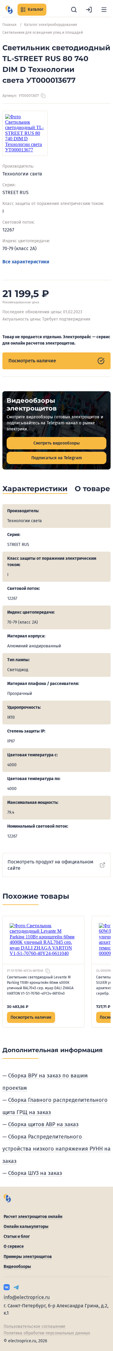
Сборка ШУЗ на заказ (35, 1173)
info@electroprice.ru (27, 1297)
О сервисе (14, 1246)
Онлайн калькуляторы (26, 1226)
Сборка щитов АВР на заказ (43, 1124)
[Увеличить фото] (25, 133)
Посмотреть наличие (32, 361)
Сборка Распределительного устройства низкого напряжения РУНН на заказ (56, 1148)
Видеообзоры (17, 1266)
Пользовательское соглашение (34, 1326)
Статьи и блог (17, 1236)
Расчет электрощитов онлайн (33, 1216)
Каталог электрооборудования (50, 25)
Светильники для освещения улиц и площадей (42, 32)
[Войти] (89, 9)
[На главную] (9, 9)
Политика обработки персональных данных (47, 1333)
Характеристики (34, 488)
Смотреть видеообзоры (56, 443)
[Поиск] (73, 9)
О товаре (92, 488)
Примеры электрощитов (28, 1256)
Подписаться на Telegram (56, 457)
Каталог (35, 9)
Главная (9, 25)
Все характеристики (25, 262)
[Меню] (104, 9)
